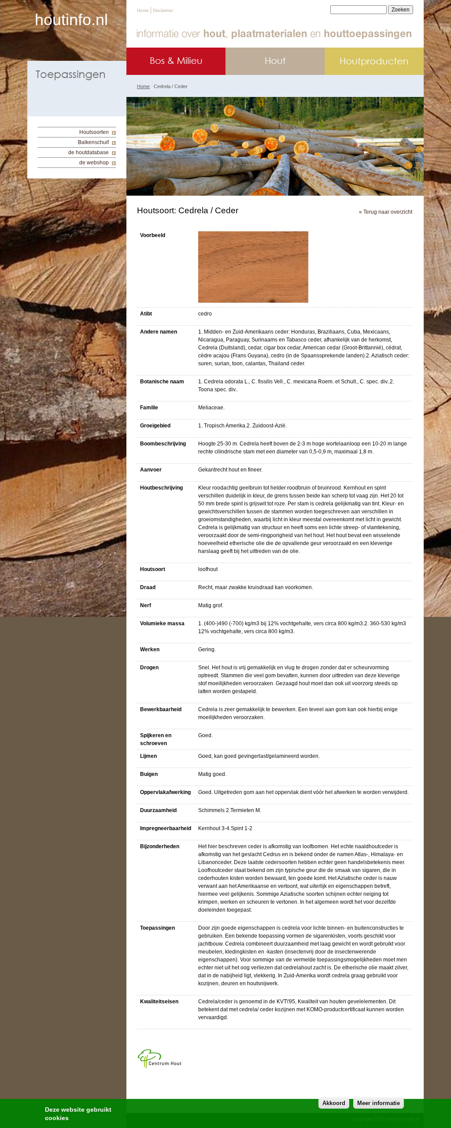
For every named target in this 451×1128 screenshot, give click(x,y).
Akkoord (333, 1103)
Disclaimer (163, 10)
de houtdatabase (88, 152)
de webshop (94, 163)
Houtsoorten (94, 132)
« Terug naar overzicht (385, 212)
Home (143, 10)
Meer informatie (378, 1103)
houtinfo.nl (71, 20)
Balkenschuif (93, 142)
